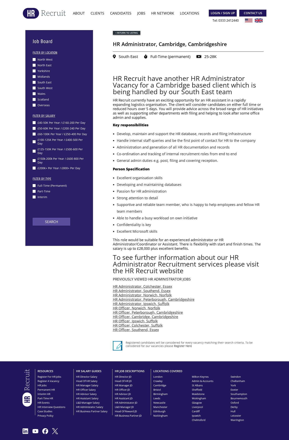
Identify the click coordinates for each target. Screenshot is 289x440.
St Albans (197, 385)
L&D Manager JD (124, 407)
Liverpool (197, 407)
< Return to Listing (126, 32)
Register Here (183, 346)
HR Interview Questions (51, 407)
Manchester (160, 407)
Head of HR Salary (87, 381)
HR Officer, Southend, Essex (136, 329)
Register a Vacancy (48, 381)
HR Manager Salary (87, 385)
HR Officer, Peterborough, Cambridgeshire (148, 312)
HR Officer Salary (86, 389)
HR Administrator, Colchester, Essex (142, 286)
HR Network (162, 13)
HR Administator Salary (89, 407)
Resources (45, 371)
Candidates (120, 13)
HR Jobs (42, 385)
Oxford (235, 402)
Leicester (236, 415)
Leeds (156, 398)
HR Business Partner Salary (92, 411)
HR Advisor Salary (86, 394)
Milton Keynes (200, 376)
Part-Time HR (45, 398)
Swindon (236, 376)
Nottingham (160, 415)
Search (51, 221)
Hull (233, 411)
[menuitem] (79, 13)
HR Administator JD (126, 402)
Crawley (158, 381)
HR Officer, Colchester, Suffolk (138, 325)
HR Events (44, 402)
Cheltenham (238, 381)
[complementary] (27, 387)
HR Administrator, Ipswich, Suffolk (141, 303)
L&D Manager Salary (88, 402)
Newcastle (159, 402)
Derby (234, 407)
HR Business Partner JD (128, 415)
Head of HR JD (123, 381)
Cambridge (159, 385)
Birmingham (160, 394)
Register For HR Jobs (49, 376)
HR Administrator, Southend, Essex (141, 290)
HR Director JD (123, 376)
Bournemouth (239, 398)
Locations (189, 13)
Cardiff (196, 411)
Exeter (234, 389)
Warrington (237, 420)
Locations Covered (167, 371)
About (79, 13)
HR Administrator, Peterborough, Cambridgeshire (153, 299)
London (158, 376)
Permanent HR (46, 389)
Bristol (157, 389)
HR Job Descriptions (129, 371)
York (233, 385)
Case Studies (45, 411)
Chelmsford (198, 420)
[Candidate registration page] (117, 346)
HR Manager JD (123, 385)
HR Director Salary (86, 376)
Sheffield (197, 389)
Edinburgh (159, 411)
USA (248, 20)
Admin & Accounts (202, 381)
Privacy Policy (45, 415)
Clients (97, 13)
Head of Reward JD (126, 411)
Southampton (239, 394)
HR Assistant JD (124, 398)
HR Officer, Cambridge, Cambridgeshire (145, 316)
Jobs (141, 13)
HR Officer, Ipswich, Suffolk (135, 321)
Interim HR (44, 394)
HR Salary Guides (88, 371)
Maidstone (198, 394)
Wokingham (199, 398)
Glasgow (197, 402)
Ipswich (196, 415)
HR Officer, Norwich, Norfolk (136, 308)
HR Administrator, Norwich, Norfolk (142, 295)
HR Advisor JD (123, 394)
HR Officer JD (122, 389)
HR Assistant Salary (87, 398)
